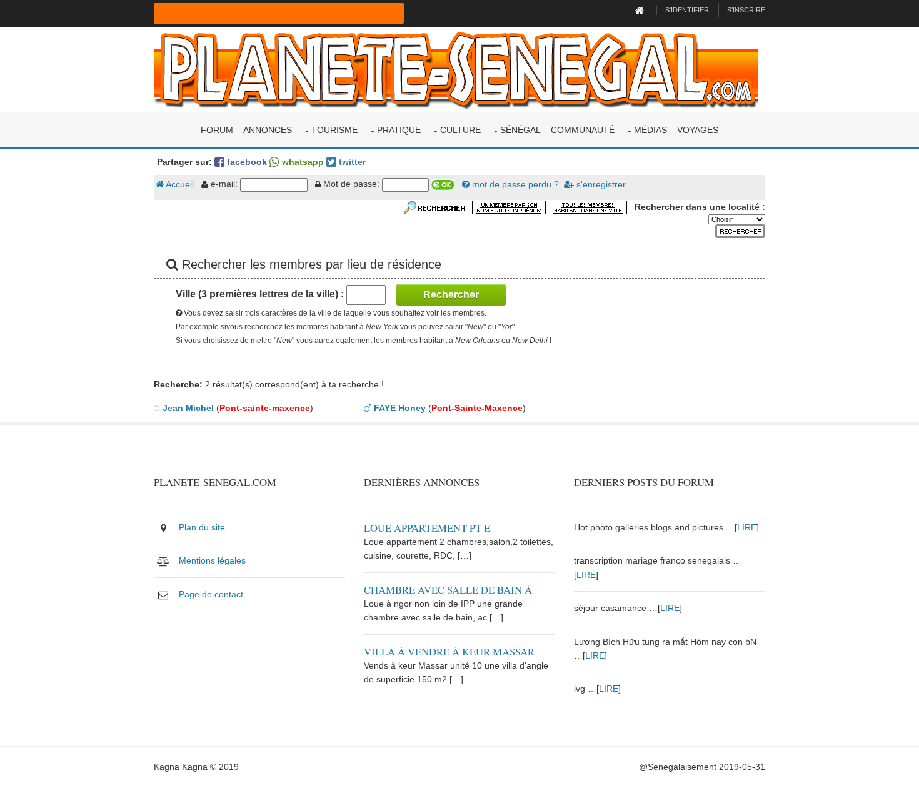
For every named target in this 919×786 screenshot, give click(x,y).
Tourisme (334, 130)
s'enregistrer (600, 184)
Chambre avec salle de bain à (448, 589)
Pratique (399, 130)
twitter (351, 162)
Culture (460, 130)
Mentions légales (212, 560)
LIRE (746, 527)
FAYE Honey (400, 408)
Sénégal (520, 130)
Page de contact (211, 594)
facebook (245, 162)
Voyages (697, 130)
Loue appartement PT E (427, 527)
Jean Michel (188, 408)
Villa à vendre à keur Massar (449, 651)
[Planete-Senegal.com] (456, 69)
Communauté (583, 130)
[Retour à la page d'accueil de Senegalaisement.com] (641, 10)
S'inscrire (746, 10)
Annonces (267, 130)
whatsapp (301, 162)
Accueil (179, 184)
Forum (217, 130)
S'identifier (687, 10)
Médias (650, 130)
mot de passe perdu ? (514, 184)
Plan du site (202, 527)
